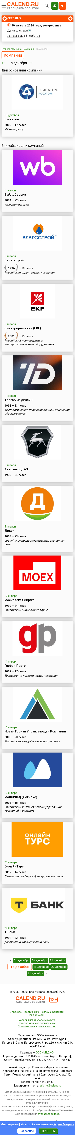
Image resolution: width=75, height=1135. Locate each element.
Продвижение (31, 1011)
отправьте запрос (48, 1113)
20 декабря (59, 966)
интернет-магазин (16, 204)
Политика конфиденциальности (37, 1026)
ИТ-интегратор (14, 129)
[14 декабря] (10, 960)
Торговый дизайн (18, 400)
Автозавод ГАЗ (16, 469)
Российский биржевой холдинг (25, 610)
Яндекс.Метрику (63, 1124)
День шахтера (17, 30)
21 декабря (35, 973)
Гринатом (11, 119)
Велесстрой (14, 260)
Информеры (36, 1015)
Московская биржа (19, 600)
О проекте (16, 1011)
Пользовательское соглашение (37, 1023)
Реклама (46, 1011)
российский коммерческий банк (26, 942)
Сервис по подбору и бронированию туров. (34, 876)
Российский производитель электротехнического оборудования (29, 342)
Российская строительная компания (29, 272)
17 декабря (57, 960)
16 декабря (39, 960)
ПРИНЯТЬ (48, 1130)
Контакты (58, 1011)
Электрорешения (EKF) (22, 328)
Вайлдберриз (15, 194)
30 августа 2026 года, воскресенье (36, 25)
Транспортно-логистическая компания (30, 675)
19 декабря (41, 966)
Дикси (9, 531)
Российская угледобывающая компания (32, 741)
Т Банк (9, 932)
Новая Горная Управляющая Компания (35, 731)
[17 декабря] (3, 63)
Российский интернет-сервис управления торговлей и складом (32, 808)
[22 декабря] (46, 973)
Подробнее (27, 1130)
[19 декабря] (31, 63)
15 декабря (21, 960)
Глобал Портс (15, 666)
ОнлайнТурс (14, 866)
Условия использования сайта (37, 1020)
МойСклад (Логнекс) (20, 797)
